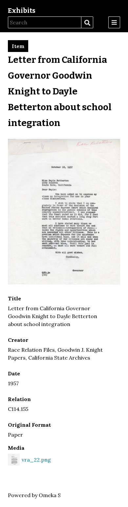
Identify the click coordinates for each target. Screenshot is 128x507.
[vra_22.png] (64, 282)
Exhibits (21, 10)
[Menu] (114, 22)
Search (87, 23)
